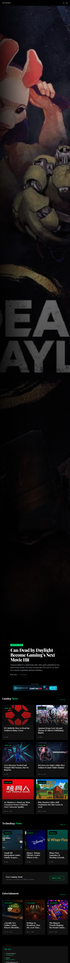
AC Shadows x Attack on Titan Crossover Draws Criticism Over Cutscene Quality (17, 804)
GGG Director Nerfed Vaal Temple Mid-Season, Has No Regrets (16, 767)
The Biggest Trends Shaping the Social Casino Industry (56, 926)
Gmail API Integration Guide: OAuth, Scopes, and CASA (12, 856)
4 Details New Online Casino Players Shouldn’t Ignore (12, 926)
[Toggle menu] (67, 3)
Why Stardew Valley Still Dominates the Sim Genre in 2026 (50, 804)
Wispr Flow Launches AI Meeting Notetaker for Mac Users (57, 856)
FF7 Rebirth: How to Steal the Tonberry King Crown (17, 729)
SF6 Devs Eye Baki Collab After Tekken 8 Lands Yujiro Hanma (51, 766)
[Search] (64, 3)
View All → (64, 699)
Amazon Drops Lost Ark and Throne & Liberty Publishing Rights (51, 730)
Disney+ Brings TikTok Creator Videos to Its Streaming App (33, 856)
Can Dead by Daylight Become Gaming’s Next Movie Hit (32, 655)
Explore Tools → (57, 878)
